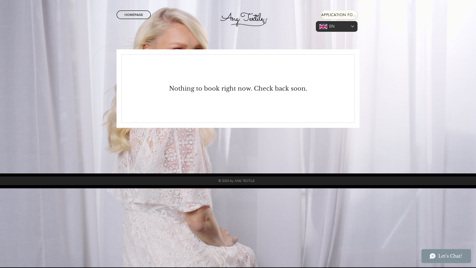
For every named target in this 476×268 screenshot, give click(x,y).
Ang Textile (242, 18)
